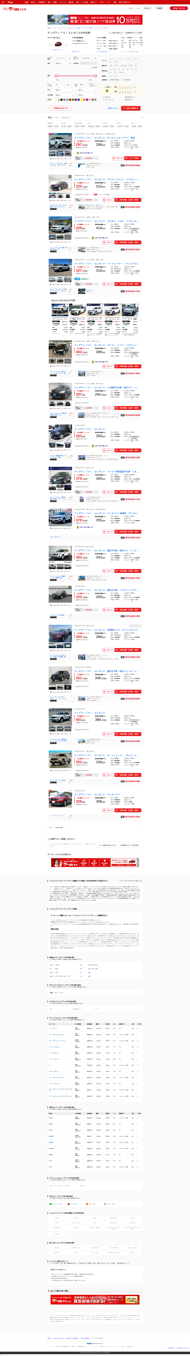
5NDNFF (51, 1142)
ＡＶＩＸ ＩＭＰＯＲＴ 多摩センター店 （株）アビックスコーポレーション (58, 164)
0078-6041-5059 (132, 816)
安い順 (63, 126)
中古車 (49, 28)
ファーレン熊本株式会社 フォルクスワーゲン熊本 (58, 456)
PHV (136, 59)
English (131, 8)
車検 (77, 2)
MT (136, 65)
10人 (115, 72)
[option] (58, 45)
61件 (136, 51)
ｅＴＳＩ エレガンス (54, 1047)
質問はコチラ (103, 1346)
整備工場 (71, 2)
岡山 (89, 972)
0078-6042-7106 (132, 291)
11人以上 (121, 72)
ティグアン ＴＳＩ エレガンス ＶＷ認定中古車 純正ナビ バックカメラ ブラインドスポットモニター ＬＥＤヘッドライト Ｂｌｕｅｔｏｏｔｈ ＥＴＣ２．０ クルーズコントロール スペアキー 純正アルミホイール (107, 387)
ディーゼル (120, 59)
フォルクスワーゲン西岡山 (57, 615)
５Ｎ (50, 1009)
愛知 (96, 965)
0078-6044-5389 (132, 741)
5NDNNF (51, 1148)
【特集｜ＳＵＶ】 (90, 290)
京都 (89, 968)
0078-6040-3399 (132, 207)
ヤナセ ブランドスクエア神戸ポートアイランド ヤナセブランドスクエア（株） (58, 290)
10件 (70, 458)
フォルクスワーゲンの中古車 (73, 28)
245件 (70, 165)
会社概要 (57, 1346)
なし (115, 76)
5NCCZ (51, 1118)
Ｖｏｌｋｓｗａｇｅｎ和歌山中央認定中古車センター (58, 414)
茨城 (56, 972)
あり (111, 76)
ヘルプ (138, 8)
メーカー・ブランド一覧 (59, 28)
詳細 (96, 158)
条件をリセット (113, 108)
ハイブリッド (128, 59)
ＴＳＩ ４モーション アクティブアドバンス (60, 1096)
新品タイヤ (94, 2)
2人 (111, 69)
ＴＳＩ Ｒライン (53, 1028)
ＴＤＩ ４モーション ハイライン (57, 1040)
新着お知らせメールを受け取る (130, 845)
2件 (69, 578)
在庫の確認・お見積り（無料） (129, 200)
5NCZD (51, 1124)
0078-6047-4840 (132, 373)
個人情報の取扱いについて (83, 1346)
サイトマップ (116, 1346)
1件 (69, 373)
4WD (116, 65)
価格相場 (67, 1274)
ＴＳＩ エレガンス (54, 1053)
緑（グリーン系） (57, 1204)
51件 (70, 291)
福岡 (89, 976)
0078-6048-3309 (132, 616)
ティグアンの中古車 (87, 28)
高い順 (69, 126)
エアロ (66, 1185)
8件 (69, 250)
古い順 (56, 126)
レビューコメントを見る (127, 51)
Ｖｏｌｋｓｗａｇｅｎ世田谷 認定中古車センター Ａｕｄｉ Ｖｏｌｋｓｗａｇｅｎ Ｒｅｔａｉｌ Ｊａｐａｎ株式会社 (59, 498)
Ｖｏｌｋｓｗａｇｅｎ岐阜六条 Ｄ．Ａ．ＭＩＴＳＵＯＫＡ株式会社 (59, 740)
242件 (70, 207)
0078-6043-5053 (132, 698)
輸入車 (33, 2)
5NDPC (51, 1154)
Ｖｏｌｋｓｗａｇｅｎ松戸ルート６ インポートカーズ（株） (58, 372)
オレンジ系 (92, 1204)
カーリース (63, 2)
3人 (115, 69)
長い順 (140, 126)
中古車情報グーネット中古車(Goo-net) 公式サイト (179, 1347)
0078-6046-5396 (132, 781)
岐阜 (93, 965)
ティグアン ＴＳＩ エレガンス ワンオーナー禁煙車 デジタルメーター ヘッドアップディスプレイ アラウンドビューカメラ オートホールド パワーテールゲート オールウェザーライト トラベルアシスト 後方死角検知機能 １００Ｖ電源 (107, 513)
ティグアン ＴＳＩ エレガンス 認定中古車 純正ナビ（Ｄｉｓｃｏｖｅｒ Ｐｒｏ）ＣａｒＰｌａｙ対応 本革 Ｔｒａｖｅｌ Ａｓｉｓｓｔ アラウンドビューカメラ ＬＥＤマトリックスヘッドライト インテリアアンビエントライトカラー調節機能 (107, 671)
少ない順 (105, 126)
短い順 (134, 126)
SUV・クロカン (59, 992)
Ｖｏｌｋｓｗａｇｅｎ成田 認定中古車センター (58, 248)
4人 (119, 69)
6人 (128, 69)
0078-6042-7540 (132, 578)
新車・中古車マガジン (125, 2)
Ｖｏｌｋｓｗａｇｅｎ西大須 (58, 780)
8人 (136, 69)
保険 (115, 2)
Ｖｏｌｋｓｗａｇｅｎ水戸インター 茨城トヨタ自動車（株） (58, 656)
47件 (70, 499)
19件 (70, 818)
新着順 (50, 126)
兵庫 (96, 968)
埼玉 (65, 976)
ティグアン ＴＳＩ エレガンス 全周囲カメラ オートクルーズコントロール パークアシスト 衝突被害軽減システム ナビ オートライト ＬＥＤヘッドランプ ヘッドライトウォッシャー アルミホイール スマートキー (107, 630)
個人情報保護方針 (65, 1346)
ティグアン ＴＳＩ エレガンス (89, 429)
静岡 (89, 965)
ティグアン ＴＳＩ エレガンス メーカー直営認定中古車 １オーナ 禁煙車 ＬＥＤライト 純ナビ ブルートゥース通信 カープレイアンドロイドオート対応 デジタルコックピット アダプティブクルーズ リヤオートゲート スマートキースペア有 (107, 471)
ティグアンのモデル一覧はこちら (132, 881)
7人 (132, 69)
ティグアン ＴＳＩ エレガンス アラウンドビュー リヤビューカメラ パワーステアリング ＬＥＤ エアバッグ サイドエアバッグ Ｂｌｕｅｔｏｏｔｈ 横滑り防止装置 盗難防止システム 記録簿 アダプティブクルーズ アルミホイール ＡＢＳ (107, 179)
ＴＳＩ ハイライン (54, 1059)
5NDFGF (51, 1136)
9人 (111, 72)
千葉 (68, 976)
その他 (115, 62)
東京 (56, 976)
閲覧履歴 (159, 8)
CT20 (50, 1167)
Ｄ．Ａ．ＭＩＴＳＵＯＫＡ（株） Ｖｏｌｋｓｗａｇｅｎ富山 (58, 697)
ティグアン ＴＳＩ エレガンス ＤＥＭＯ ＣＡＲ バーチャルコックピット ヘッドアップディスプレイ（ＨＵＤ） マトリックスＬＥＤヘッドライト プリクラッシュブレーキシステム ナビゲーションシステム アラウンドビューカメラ (107, 221)
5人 (123, 69)
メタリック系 (111, 1204)
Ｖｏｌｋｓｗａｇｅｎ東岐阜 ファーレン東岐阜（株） (58, 577)
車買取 (55, 2)
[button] (49, 320)
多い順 (112, 126)
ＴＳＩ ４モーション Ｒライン (57, 1077)
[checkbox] (103, 87)
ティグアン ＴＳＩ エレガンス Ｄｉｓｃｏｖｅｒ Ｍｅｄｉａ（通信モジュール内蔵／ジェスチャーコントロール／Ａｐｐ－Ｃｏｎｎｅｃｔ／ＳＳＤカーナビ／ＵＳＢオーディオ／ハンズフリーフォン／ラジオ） (107, 755)
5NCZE (51, 1130)
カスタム (82, 1185)
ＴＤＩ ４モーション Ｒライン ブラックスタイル (60, 1090)
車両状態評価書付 (114, 80)
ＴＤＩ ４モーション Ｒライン (57, 1034)
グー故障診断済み (126, 80)
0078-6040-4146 (132, 537)
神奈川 (61, 976)
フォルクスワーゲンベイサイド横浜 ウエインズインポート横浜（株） (58, 206)
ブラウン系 (73, 1204)
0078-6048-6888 (132, 165)
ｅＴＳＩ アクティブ (54, 1083)
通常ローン (92, 83)
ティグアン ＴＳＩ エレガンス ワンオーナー (97, 794)
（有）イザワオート (55, 537)
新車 (49, 2)
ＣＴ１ (97, 1009)
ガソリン (112, 59)
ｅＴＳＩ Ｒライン (54, 1071)
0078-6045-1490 (132, 457)
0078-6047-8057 (132, 249)
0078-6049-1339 (132, 657)
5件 (69, 415)
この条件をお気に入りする (108, 845)
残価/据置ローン (93, 85)
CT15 (50, 1161)
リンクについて (94, 1346)
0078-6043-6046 (132, 415)
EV (110, 62)
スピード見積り (134, 158)
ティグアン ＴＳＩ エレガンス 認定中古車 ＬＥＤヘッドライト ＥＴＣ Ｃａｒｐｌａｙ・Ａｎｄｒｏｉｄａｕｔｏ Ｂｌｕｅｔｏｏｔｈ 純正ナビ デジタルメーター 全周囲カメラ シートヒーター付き (107, 590)
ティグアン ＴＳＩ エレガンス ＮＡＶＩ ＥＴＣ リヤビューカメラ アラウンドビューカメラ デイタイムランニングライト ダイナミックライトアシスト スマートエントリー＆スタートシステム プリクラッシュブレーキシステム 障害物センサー (107, 345)
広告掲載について (131, 1346)
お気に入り (147, 8)
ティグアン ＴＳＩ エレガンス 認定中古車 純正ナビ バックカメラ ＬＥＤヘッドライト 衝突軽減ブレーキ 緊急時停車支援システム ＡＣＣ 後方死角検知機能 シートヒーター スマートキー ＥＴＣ (107, 550)
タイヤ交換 (85, 2)
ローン (109, 2)
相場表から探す (76, 51)
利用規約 (73, 1346)
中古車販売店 (41, 2)
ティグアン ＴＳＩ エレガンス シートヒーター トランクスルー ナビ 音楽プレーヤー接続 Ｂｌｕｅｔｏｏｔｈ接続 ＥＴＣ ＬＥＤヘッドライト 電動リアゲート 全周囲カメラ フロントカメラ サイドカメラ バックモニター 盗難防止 (107, 263)
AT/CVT (131, 65)
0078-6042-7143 (132, 499)
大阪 (93, 968)
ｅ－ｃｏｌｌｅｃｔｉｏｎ (57, 815)
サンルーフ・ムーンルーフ (56, 1186)
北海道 (57, 965)
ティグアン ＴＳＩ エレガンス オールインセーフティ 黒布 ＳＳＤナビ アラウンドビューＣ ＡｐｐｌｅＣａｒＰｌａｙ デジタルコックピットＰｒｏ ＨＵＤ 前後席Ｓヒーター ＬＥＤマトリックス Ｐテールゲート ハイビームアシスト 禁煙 (107, 138)
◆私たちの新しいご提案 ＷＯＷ (94, 205)
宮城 (56, 968)
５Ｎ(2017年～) (76, 1009)
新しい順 (90, 126)
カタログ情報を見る (102, 51)
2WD (111, 65)
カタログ (102, 2)
